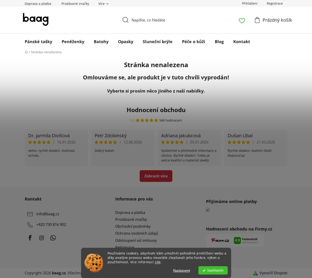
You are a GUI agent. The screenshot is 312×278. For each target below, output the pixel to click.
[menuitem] (38, 41)
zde (158, 262)
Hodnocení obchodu (156, 110)
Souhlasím (215, 270)
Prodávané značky (75, 3)
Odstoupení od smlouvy (136, 240)
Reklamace (124, 247)
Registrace (275, 3)
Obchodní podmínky (133, 226)
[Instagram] (41, 238)
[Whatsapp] (53, 238)
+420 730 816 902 (51, 224)
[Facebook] (30, 238)
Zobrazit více (156, 176)
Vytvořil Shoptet (274, 272)
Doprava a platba (38, 3)
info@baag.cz (47, 213)
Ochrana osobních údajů (136, 233)
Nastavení (181, 270)
